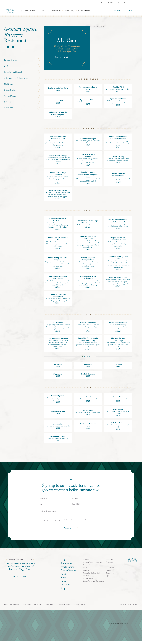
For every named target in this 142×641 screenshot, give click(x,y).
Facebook (109, 562)
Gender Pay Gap (89, 565)
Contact (86, 570)
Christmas (134, 3)
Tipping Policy (88, 578)
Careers (86, 559)
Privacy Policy (27, 604)
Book (132, 10)
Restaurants (56, 11)
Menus (117, 10)
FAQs (85, 568)
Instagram (109, 559)
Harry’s (108, 570)
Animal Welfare (50, 604)
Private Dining (69, 11)
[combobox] (33, 10)
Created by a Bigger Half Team (128, 604)
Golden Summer (84, 11)
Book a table (20, 576)
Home (63, 559)
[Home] (11, 11)
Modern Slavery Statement (92, 562)
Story (97, 3)
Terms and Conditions (79, 604)
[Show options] (102, 511)
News (126, 3)
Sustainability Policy (64, 604)
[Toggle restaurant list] (43, 10)
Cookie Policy (38, 604)
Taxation (86, 576)
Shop (120, 3)
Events (103, 3)
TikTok (108, 565)
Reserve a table (61, 57)
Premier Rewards (68, 570)
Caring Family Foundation (92, 573)
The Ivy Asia (110, 568)
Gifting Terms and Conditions (93, 581)
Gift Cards (112, 3)
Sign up (67, 528)
